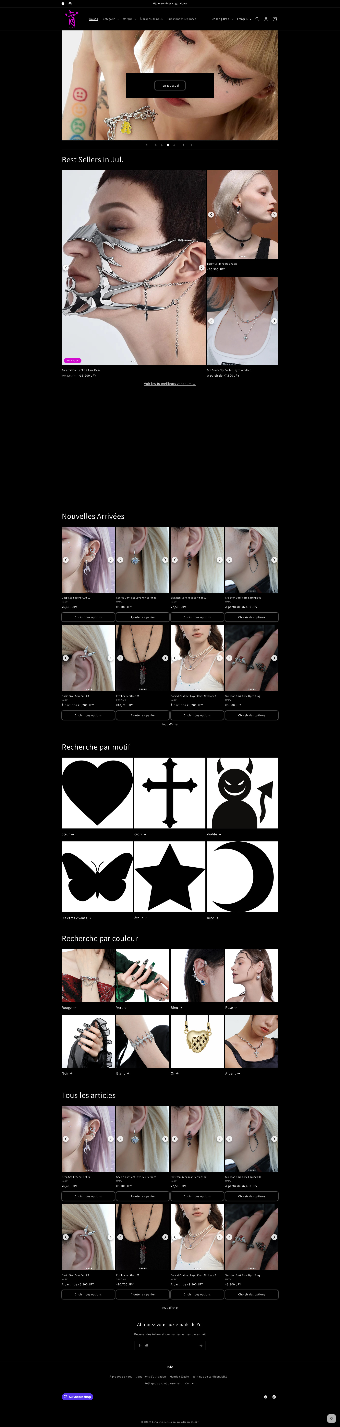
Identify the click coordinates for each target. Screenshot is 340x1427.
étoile (139, 918)
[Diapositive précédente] (146, 145)
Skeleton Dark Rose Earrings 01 (243, 597)
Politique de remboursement (163, 1383)
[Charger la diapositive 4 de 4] (174, 145)
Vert (119, 1007)
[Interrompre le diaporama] (193, 145)
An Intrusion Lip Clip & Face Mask (81, 370)
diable (212, 834)
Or (173, 1073)
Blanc (120, 1073)
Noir (65, 1073)
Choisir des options (88, 617)
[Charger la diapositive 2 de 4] (162, 145)
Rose (229, 1007)
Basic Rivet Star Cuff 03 (75, 695)
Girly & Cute (170, 85)
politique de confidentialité (209, 1376)
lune (210, 918)
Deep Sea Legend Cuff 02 (76, 597)
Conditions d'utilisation (151, 1376)
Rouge (67, 1007)
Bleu (174, 1007)
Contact (190, 1383)
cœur (66, 834)
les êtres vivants (74, 918)
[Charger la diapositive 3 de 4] (168, 145)
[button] (110, 19)
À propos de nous (121, 1376)
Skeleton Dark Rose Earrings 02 (189, 597)
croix (138, 834)
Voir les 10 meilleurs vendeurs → (170, 383)
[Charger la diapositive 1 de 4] (156, 145)
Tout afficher (170, 724)
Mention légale (179, 1376)
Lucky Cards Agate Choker (222, 263)
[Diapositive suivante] (183, 145)
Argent (230, 1073)
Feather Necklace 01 (127, 695)
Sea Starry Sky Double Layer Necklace (229, 370)
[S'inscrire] (201, 1345)
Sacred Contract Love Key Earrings (136, 597)
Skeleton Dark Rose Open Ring (242, 695)
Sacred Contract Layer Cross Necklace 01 (194, 695)
